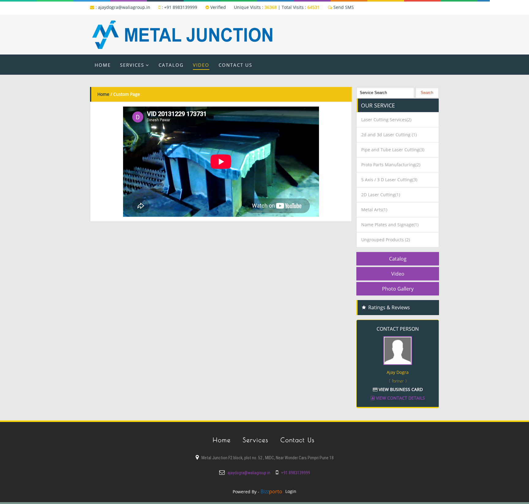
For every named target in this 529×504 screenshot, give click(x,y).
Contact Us (235, 65)
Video (201, 65)
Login (290, 491)
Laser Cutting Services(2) (386, 119)
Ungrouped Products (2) (385, 240)
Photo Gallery (398, 288)
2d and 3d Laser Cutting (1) (389, 134)
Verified (217, 7)
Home (103, 65)
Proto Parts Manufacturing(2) (390, 164)
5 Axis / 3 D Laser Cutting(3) (389, 179)
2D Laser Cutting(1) (380, 194)
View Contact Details (400, 398)
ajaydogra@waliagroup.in (124, 7)
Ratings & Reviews (389, 307)
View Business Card (400, 389)
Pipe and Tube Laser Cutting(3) (392, 149)
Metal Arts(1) (374, 210)
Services (132, 65)
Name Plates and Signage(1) (389, 225)
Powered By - (257, 492)
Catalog (171, 65)
